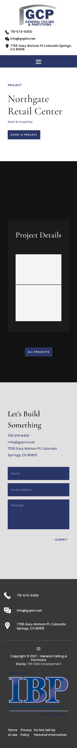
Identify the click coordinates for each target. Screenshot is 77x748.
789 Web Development (44, 664)
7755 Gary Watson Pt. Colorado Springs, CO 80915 (41, 626)
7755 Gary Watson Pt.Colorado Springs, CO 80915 (40, 47)
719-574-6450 (21, 32)
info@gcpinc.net (23, 39)
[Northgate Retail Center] (38, 269)
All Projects (38, 351)
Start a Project (24, 134)
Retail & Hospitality (20, 121)
